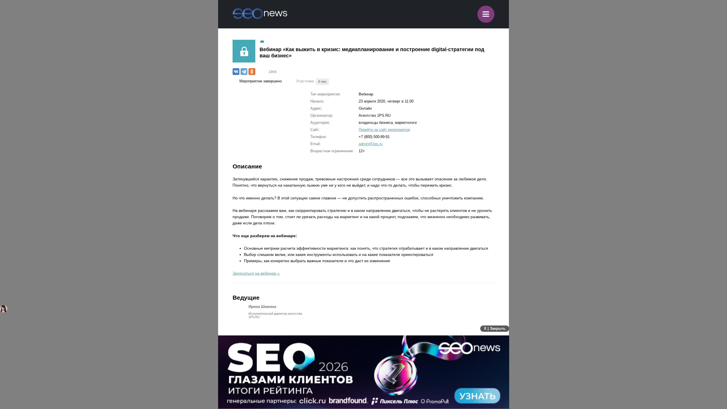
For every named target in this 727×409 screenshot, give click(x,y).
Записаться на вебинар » (256, 273)
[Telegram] (244, 71)
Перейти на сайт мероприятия (384, 130)
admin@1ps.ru (371, 144)
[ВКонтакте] (236, 71)
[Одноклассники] (251, 71)
